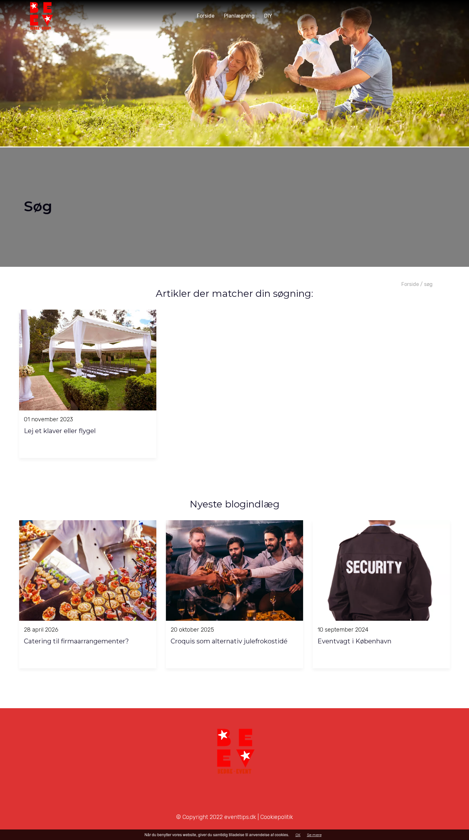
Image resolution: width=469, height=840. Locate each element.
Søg (428, 284)
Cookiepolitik (276, 817)
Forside (410, 284)
